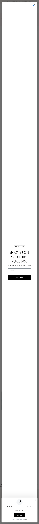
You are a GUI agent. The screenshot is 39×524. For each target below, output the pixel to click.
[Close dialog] (34, 4)
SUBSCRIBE (19, 277)
